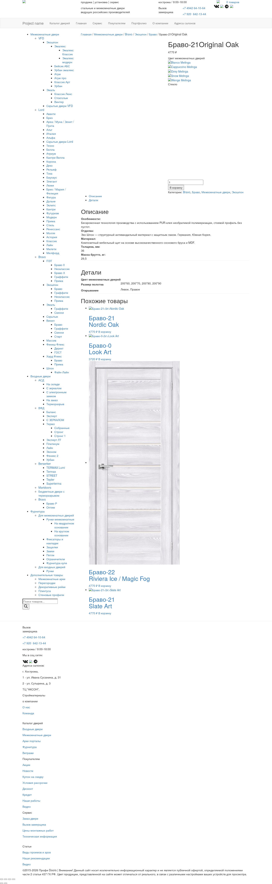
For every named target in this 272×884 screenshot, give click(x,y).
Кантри (51, 209)
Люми (50, 185)
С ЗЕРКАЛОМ (55, 420)
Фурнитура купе (56, 563)
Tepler (50, 479)
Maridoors (44, 487)
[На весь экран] (5, 879)
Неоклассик (61, 269)
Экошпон (52, 42)
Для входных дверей (51, 567)
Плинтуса (44, 591)
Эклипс (51, 205)
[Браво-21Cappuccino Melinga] (182, 66)
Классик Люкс (63, 94)
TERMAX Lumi (55, 468)
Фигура (51, 197)
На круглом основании (61, 533)
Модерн (51, 217)
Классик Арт (62, 82)
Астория (51, 237)
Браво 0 (59, 265)
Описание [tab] (95, 196)
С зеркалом (54, 388)
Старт (58, 336)
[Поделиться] (9, 879)
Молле (50, 233)
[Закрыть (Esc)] (13, 879)
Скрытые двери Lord (59, 142)
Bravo (42, 257)
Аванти (51, 114)
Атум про (60, 78)
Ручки (50, 571)
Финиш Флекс (55, 344)
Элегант (51, 181)
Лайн (49, 245)
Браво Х (59, 273)
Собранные (61, 428)
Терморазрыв (55, 404)
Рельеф (51, 169)
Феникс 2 (52, 456)
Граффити (61, 277)
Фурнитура (37, 511)
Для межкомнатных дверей (56, 515)
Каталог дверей (60, 23)
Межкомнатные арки (51, 579)
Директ (58, 348)
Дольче (51, 201)
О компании (160, 23)
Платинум (52, 444)
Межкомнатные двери (44, 34)
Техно (50, 145)
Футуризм (52, 213)
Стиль (50, 225)
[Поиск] (26, 606)
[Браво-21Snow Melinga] (178, 75)
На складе (53, 384)
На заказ (52, 400)
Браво (58, 289)
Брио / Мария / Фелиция (56, 191)
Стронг (58, 432)
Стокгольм (61, 98)
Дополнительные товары (46, 575)
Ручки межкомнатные (60, 519)
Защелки (52, 547)
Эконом (51, 452)
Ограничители (55, 559)
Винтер (59, 102)
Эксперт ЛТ (53, 440)
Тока (49, 173)
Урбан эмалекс (64, 70)
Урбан (58, 86)
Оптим (50, 507)
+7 (194, 14)
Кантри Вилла (55, 157)
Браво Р (51, 503)
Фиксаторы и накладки (54, 541)
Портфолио (139, 23)
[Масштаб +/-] (1, 879)
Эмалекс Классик (68, 52)
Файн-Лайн (61, 372)
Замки (50, 551)
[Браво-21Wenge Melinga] (179, 80)
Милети (51, 249)
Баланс (51, 412)
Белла (50, 149)
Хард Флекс (54, 356)
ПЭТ (49, 261)
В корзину (176, 187)
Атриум (51, 153)
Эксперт (51, 416)
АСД (41, 380)
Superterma (53, 483)
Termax (51, 472)
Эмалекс (60, 46)
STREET (51, 475)
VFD (41, 38)
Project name (33, 23)
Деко (49, 165)
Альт (49, 130)
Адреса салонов (184, 23)
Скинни (59, 312)
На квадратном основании (64, 525)
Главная (81, 23)
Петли (50, 555)
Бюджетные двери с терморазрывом (51, 493)
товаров (232, 2)
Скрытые (52, 316)
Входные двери (40, 376)
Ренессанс (53, 229)
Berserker (44, 464)
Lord (41, 110)
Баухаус (51, 177)
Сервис (97, 23)
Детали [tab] (93, 200)
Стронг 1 (60, 436)
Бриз (49, 118)
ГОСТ (58, 352)
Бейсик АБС (62, 66)
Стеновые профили (51, 595)
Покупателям (116, 23)
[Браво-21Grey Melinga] (178, 71)
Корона (51, 161)
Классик (51, 241)
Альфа (50, 138)
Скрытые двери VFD (59, 106)
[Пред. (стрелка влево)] (1, 883)
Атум (57, 74)
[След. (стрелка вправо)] (5, 883)
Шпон (50, 368)
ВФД (41, 408)
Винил (50, 320)
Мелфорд (52, 253)
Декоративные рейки (52, 587)
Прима (50, 221)
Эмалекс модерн (68, 60)
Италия (51, 134)
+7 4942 (194, 8)
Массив (51, 340)
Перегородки (46, 583)
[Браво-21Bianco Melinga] (179, 62)
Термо (50, 424)
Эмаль (50, 90)
